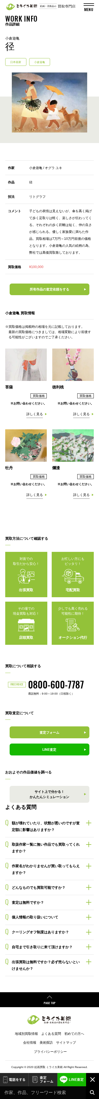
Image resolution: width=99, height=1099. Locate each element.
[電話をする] (14, 1079)
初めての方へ (74, 1034)
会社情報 (29, 1043)
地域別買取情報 (26, 1034)
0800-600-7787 (56, 684)
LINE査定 (71, 1079)
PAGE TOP (50, 1003)
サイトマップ (66, 1043)
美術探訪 (46, 1043)
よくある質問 (51, 1034)
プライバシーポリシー (50, 1052)
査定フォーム (43, 1079)
